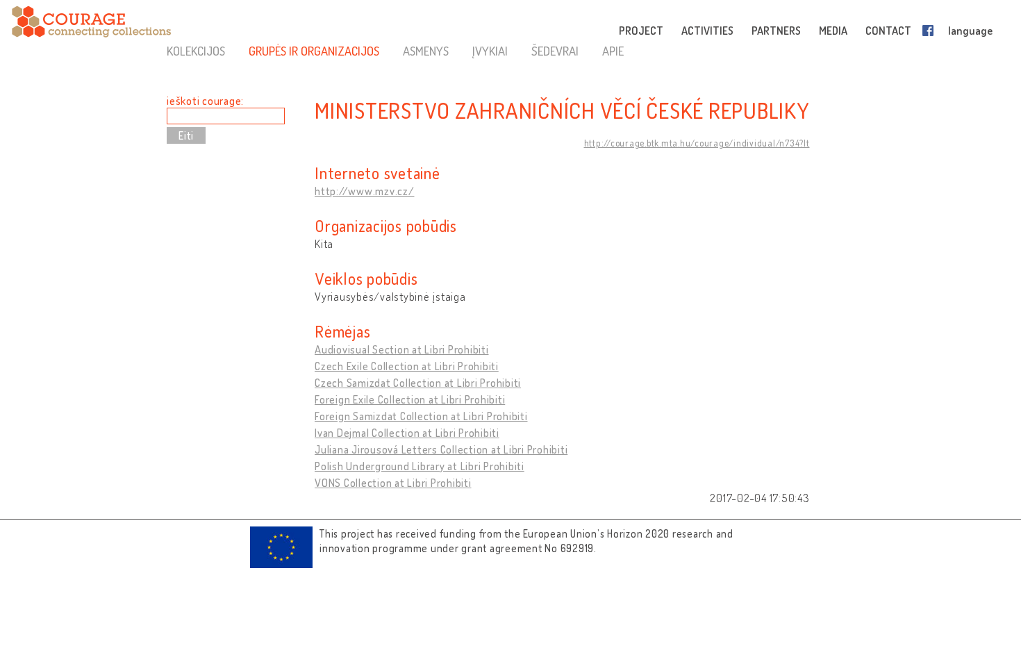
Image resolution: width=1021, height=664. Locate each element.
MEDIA (833, 30)
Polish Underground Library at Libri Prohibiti (419, 466)
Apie (613, 50)
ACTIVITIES (707, 30)
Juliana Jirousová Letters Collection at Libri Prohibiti (441, 449)
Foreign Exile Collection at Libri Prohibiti (410, 399)
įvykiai (490, 50)
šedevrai (555, 50)
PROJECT (641, 30)
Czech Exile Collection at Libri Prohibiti (407, 366)
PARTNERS (776, 30)
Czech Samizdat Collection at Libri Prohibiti (418, 383)
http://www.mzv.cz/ (365, 191)
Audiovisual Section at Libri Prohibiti (402, 349)
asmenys (426, 50)
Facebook (930, 30)
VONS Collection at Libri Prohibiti (393, 483)
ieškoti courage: (205, 101)
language (970, 30)
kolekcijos (196, 50)
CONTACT (888, 30)
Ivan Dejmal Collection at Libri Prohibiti (407, 433)
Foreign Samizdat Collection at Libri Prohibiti (421, 416)
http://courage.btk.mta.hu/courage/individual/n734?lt (697, 143)
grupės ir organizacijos (314, 50)
